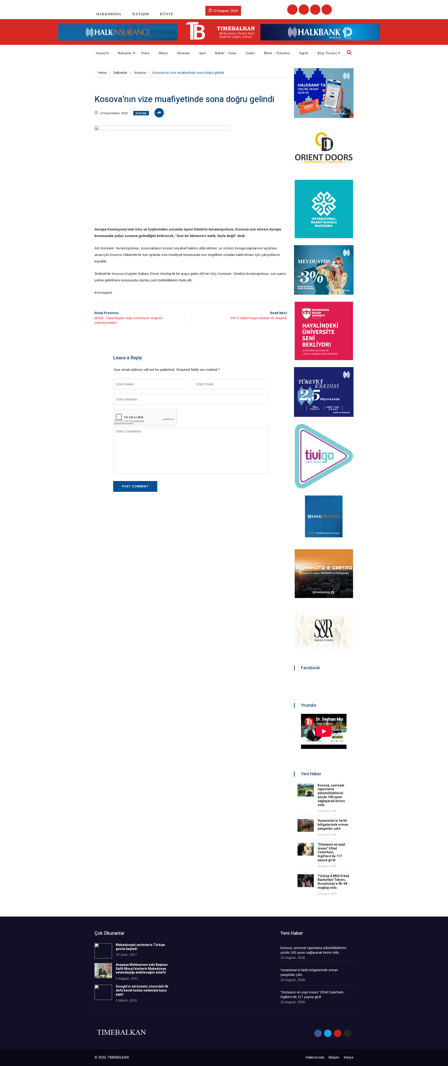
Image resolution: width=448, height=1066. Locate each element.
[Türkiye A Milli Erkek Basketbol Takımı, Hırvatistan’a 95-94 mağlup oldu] (306, 880)
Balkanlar (125, 53)
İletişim (140, 13)
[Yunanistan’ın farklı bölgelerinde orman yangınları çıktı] (306, 825)
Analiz (250, 53)
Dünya (163, 53)
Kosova (140, 72)
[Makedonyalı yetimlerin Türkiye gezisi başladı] (103, 950)
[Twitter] (304, 9)
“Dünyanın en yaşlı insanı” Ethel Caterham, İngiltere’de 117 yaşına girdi (331, 852)
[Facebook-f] (318, 1033)
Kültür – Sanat (225, 53)
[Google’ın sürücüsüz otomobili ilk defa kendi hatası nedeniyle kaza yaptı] (103, 992)
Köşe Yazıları (327, 53)
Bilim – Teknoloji (277, 53)
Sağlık (303, 53)
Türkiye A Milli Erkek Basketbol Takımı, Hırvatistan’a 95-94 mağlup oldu (333, 882)
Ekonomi (183, 53)
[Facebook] (292, 9)
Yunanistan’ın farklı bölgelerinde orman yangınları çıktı (333, 824)
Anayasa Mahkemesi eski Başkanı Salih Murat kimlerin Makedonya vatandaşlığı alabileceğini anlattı (142, 968)
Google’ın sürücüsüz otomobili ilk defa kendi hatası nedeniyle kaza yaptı (142, 990)
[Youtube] (315, 9)
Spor (202, 53)
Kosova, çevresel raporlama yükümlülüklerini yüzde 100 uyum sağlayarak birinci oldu (331, 795)
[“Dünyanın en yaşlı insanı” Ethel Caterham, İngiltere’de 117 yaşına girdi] (306, 849)
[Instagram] (327, 9)
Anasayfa (102, 53)
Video (145, 53)
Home (102, 72)
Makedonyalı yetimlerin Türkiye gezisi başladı (140, 946)
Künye (166, 13)
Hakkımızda (108, 13)
